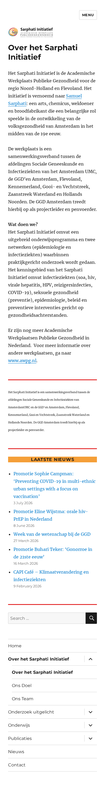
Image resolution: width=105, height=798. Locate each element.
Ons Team (22, 698)
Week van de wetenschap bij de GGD (51, 534)
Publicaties (20, 738)
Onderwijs (19, 725)
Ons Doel (22, 685)
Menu (88, 15)
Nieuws (16, 751)
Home (15, 645)
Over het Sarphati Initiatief (38, 659)
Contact (17, 764)
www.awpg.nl (22, 360)
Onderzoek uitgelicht (31, 712)
